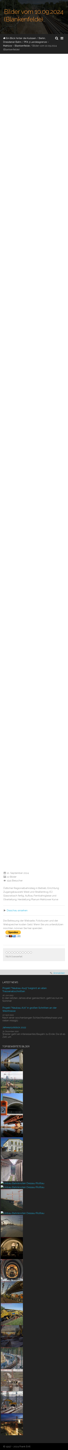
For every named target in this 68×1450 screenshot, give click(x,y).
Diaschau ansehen (17, 910)
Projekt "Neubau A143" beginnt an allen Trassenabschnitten (24, 990)
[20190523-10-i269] (12, 1314)
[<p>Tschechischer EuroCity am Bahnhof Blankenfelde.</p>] (2, 131)
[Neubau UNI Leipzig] (12, 1424)
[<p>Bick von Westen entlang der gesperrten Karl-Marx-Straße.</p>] (2, 241)
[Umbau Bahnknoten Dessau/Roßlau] (22, 1183)
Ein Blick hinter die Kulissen (20, 38)
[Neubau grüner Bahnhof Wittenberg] (12, 1148)
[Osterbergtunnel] (12, 1248)
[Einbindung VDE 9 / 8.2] (12, 1402)
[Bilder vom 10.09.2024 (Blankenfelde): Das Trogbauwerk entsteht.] (23, 260)
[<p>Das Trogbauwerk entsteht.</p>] (2, 278)
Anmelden (59, 973)
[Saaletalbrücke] (12, 1170)
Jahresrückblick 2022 (14, 1027)
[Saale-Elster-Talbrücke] (12, 1059)
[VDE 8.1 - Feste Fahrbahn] (12, 1358)
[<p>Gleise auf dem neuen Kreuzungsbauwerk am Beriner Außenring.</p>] (2, 719)
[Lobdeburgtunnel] (12, 1103)
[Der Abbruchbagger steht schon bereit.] (12, 1336)
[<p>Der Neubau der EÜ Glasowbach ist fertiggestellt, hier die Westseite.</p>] (2, 499)
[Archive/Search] (56, 38)
